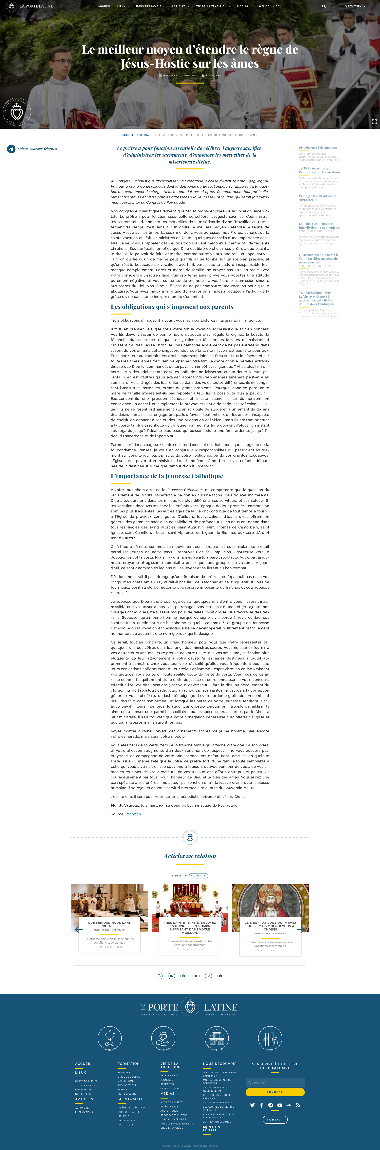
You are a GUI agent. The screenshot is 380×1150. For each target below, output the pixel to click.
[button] (324, 6)
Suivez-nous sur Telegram (37, 148)
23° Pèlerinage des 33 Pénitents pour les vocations (319, 170)
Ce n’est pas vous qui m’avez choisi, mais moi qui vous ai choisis (270, 926)
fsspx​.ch (134, 814)
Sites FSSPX (353, 6)
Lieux (121, 6)
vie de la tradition (171, 1065)
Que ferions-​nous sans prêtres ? (109, 924)
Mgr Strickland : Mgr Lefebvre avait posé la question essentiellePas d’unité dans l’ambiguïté (316, 298)
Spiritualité (146, 135)
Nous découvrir (149, 6)
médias (168, 1094)
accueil (128, 135)
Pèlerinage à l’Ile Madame (318, 147)
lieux (80, 1072)
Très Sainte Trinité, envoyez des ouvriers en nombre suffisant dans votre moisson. (190, 928)
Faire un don (272, 6)
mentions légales (213, 1128)
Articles (179, 6)
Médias (242, 6)
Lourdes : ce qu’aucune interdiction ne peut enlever (319, 225)
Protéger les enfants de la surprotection (317, 198)
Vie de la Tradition (211, 6)
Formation (129, 1064)
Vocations (198, 875)
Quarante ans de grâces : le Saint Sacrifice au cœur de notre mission (318, 258)
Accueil (104, 6)
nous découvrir (220, 1064)
